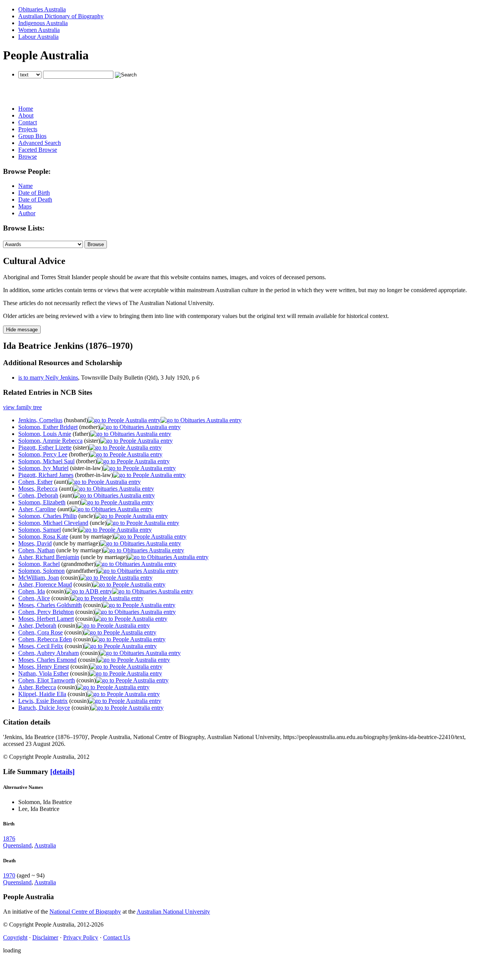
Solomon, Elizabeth (41, 502)
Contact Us (116, 937)
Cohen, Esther (35, 481)
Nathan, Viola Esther (43, 673)
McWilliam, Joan (38, 577)
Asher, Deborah (37, 625)
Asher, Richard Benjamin (48, 557)
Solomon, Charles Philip (47, 516)
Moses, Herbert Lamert (46, 618)
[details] (62, 772)
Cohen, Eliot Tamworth (46, 680)
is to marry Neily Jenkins (48, 377)
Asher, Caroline (37, 509)
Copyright (15, 937)
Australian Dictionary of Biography (60, 16)
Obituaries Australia (42, 9)
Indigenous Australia (43, 23)
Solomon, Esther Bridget (48, 427)
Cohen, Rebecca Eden (45, 639)
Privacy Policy (80, 937)
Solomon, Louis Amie (44, 434)
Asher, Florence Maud (45, 584)
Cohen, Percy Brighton (46, 612)
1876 (9, 838)
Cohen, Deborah (38, 495)
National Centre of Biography (85, 911)
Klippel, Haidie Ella (42, 694)
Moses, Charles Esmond (47, 660)
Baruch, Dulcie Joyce (44, 707)
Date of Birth (34, 192)
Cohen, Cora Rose (40, 632)
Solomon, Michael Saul (46, 461)
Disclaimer (45, 937)
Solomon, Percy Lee (42, 454)
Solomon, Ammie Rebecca (50, 440)
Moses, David (35, 543)
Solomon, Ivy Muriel (43, 468)
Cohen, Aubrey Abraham (48, 653)
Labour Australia (38, 36)
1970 (9, 875)
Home (25, 108)
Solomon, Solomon (41, 571)
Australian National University (173, 911)
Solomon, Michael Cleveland (53, 523)
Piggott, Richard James (45, 475)
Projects (27, 129)
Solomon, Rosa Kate (43, 536)
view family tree (22, 407)
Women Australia (39, 30)
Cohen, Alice (34, 598)
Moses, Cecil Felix (40, 646)
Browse (27, 156)
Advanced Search (39, 143)
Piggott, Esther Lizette (45, 447)
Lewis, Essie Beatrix (43, 701)
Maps (25, 206)
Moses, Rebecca (37, 488)
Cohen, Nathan (36, 550)
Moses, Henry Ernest (43, 666)
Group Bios (32, 136)
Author (26, 213)
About (25, 115)
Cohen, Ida (31, 591)
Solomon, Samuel (39, 529)
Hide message (22, 329)
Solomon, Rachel (39, 564)
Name (25, 186)
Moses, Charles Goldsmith (50, 605)
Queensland (17, 845)
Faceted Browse (37, 149)
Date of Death (35, 199)
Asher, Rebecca (37, 687)
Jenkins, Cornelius (40, 420)
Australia (45, 845)
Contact (27, 122)
